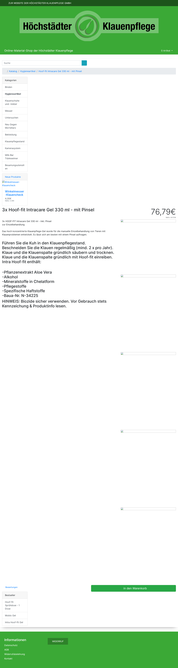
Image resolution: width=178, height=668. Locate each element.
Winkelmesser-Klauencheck (14, 193)
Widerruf (58, 641)
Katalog (13, 71)
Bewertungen (11, 587)
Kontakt (8, 658)
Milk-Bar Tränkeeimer (11, 157)
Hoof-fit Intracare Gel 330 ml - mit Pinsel (60, 71)
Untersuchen (11, 117)
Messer (9, 110)
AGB (6, 649)
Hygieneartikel (27, 71)
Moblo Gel (10, 615)
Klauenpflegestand (14, 141)
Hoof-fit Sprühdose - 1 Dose (12, 605)
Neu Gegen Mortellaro (11, 126)
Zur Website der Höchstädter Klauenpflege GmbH (39, 3)
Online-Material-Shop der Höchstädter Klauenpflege (38, 50)
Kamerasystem (12, 148)
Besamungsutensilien (14, 167)
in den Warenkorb (135, 588)
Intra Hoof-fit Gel (14, 622)
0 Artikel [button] (165, 50)
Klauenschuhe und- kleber (12, 102)
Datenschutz (11, 645)
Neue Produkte (13, 176)
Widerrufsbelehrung (14, 654)
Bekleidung (11, 134)
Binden (8, 87)
